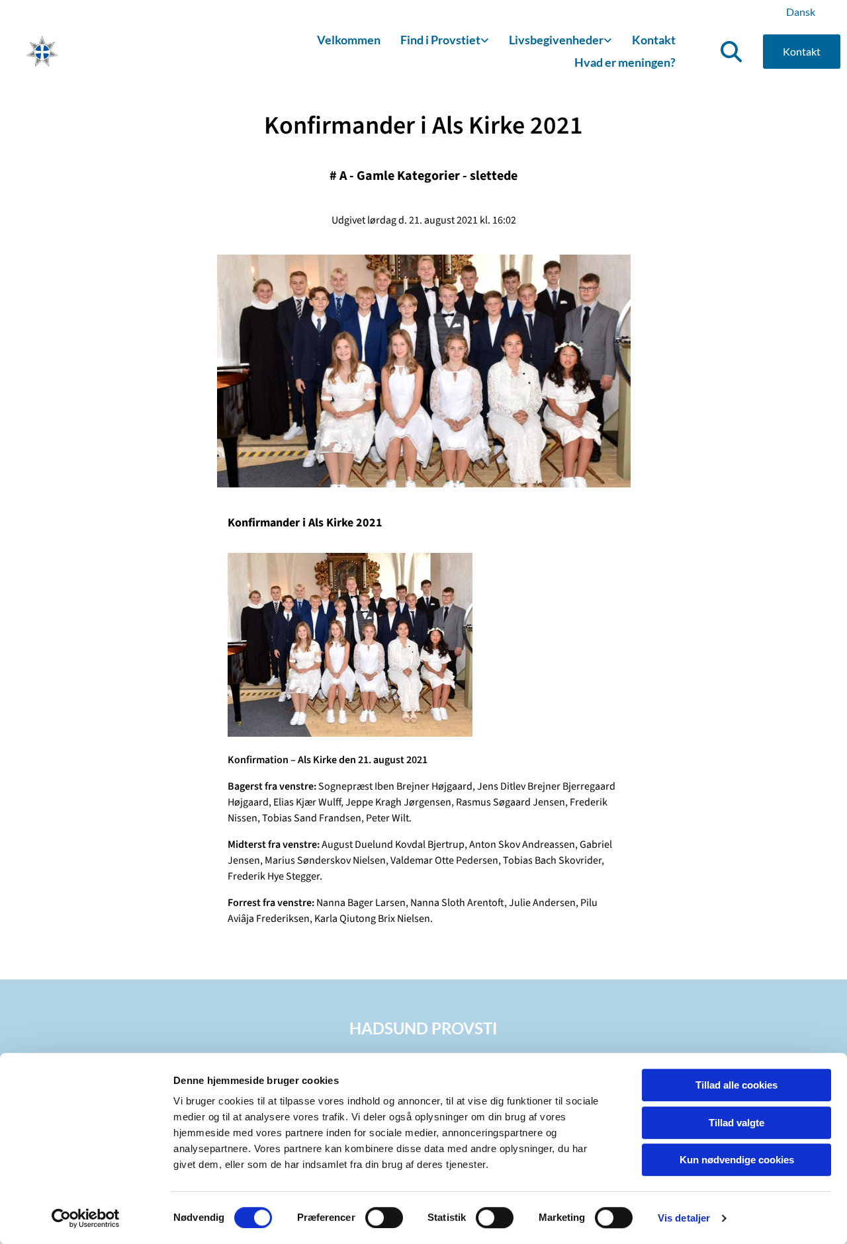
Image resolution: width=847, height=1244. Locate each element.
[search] (731, 51)
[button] (801, 51)
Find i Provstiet (440, 39)
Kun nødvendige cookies (737, 1159)
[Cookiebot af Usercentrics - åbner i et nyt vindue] (86, 1218)
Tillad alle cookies (736, 1085)
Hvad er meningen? (625, 62)
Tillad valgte (736, 1122)
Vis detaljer (684, 1217)
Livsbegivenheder (556, 39)
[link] (444, 40)
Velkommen (348, 39)
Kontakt (654, 39)
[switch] (384, 1217)
